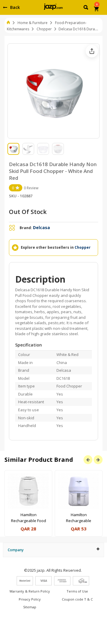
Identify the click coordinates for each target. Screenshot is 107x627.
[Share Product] (92, 51)
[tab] (53, 550)
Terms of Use (77, 591)
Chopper (44, 28)
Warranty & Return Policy (30, 591)
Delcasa (41, 227)
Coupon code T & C (77, 599)
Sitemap (29, 607)
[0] (97, 9)
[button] (86, 8)
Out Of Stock (28, 212)
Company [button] (15, 549)
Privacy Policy (30, 599)
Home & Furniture (33, 22)
